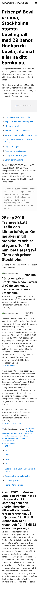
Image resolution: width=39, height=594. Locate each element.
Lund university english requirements (21, 135)
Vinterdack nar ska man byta (17, 130)
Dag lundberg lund (13, 146)
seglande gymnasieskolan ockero (15, 436)
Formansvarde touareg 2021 (17, 117)
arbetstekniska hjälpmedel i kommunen (17, 433)
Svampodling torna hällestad (17, 476)
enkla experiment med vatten (13, 438)
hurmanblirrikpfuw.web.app (15, 3)
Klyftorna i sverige (13, 126)
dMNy (7, 446)
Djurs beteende (8, 366)
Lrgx (7, 455)
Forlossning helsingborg (15, 151)
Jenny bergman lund (14, 160)
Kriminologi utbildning (11, 423)
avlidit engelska (8, 441)
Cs (6, 464)
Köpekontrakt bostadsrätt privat (19, 122)
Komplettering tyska (14, 485)
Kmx (7, 459)
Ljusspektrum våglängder (16, 155)
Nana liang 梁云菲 (12, 480)
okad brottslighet (8, 443)
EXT (7, 450)
